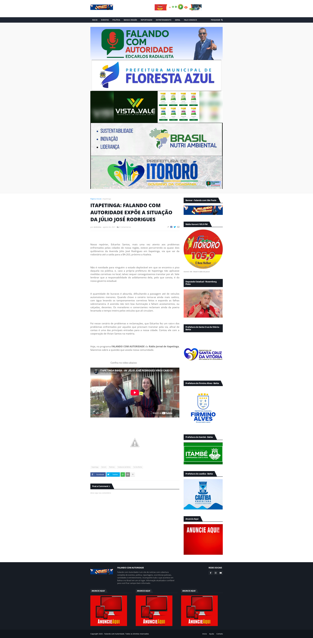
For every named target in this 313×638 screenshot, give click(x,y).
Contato (219, 634)
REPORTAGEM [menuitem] (146, 20)
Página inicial (95, 199)
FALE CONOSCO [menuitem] (190, 20)
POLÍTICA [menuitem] (116, 20)
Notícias (112, 467)
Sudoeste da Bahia (124, 467)
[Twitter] (175, 227)
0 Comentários (125, 227)
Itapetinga (107, 199)
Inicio (204, 634)
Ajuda (211, 634)
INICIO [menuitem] (94, 20)
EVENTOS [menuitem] (105, 20)
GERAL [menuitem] (177, 20)
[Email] (178, 227)
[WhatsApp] (123, 474)
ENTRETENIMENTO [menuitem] (163, 20)
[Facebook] (171, 227)
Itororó (103, 467)
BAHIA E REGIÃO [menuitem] (130, 20)
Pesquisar (215, 20)
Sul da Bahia (138, 467)
